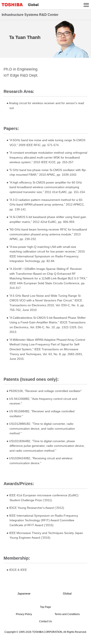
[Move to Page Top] (83, 630)
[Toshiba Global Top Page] (14, 4)
